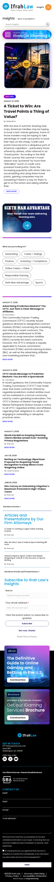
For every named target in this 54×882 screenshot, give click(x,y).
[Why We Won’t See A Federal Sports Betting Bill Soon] (27, 546)
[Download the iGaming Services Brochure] (27, 703)
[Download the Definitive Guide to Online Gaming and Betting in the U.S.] (27, 666)
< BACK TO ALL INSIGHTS (26, 19)
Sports (39, 282)
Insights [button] (40, 7)
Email (5, 801)
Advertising (11, 254)
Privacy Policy (12, 876)
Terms (25, 636)
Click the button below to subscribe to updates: (27, 616)
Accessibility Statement (35, 876)
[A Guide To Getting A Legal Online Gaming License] (27, 532)
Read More (12, 191)
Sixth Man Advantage (17, 282)
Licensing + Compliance (33, 261)
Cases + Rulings (33, 254)
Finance (9, 261)
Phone (5, 810)
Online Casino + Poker (17, 268)
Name (5, 793)
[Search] (48, 24)
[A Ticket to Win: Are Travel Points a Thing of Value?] (27, 65)
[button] (48, 7)
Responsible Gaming (16, 275)
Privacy (34, 636)
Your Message (9, 818)
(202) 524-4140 (9, 755)
